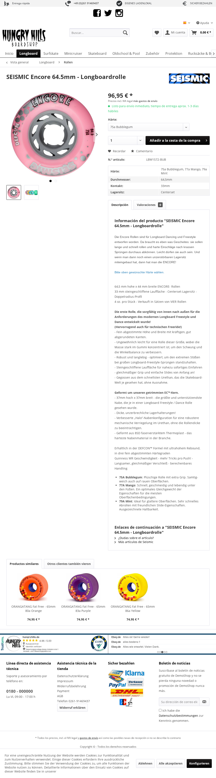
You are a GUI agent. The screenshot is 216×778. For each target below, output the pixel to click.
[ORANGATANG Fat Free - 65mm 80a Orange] (33, 587)
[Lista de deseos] (156, 32)
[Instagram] (119, 13)
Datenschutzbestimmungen (178, 716)
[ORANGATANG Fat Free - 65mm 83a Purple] (83, 587)
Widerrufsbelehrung (71, 686)
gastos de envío (89, 738)
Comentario (144, 151)
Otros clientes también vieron (69, 564)
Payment (63, 691)
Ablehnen (145, 763)
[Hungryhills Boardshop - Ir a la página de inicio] (24, 37)
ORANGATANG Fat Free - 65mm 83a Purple (83, 609)
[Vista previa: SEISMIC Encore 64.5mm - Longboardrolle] (13, 192)
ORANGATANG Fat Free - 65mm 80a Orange (33, 609)
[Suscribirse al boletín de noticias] (204, 702)
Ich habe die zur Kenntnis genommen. (181, 716)
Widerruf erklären (72, 708)
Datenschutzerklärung (73, 676)
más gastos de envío (145, 101)
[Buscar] (125, 32)
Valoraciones (149, 205)
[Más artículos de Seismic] (189, 80)
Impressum (65, 681)
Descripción (119, 205)
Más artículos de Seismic (135, 542)
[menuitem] (99, 32)
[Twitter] (108, 13)
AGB (60, 696)
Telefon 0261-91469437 (73, 701)
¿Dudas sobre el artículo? (135, 538)
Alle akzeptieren (170, 763)
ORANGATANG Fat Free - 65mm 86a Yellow (133, 609)
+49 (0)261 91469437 (86, 3)
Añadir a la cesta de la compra (175, 140)
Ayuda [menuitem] (204, 23)
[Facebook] (97, 13)
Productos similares (24, 564)
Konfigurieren (199, 763)
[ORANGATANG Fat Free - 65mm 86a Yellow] (133, 587)
